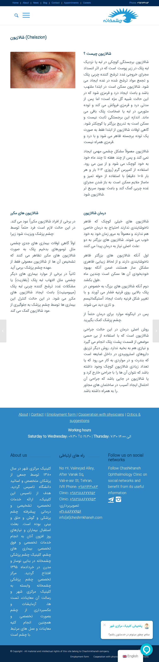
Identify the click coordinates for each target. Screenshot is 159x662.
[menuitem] (15, 3)
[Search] (14, 15)
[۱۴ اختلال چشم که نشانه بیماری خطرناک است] (156, 331)
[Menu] (24, 15)
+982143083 (88, 487)
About (23, 415)
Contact (37, 415)
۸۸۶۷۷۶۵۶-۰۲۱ (70, 511)
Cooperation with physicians (101, 415)
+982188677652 (82, 493)
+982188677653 (83, 499)
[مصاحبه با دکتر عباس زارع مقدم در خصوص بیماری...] (3, 331)
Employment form (62, 415)
